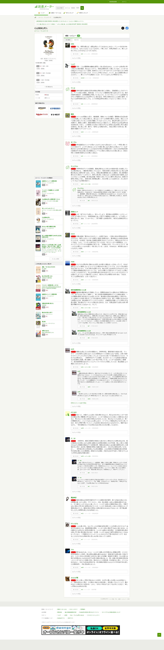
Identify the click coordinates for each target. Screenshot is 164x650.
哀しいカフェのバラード (48, 208)
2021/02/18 (95, 513)
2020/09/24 (95, 567)
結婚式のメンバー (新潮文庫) (49, 181)
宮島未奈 (44, 305)
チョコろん (74, 166)
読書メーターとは (61, 609)
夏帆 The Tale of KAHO (48, 267)
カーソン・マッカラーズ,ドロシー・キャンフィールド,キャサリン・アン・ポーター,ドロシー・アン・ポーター (51, 251)
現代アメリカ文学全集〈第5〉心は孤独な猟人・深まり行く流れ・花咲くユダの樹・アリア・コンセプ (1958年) (51, 246)
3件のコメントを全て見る (78, 403)
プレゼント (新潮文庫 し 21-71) (50, 285)
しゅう (73, 64)
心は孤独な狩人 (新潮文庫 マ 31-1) (51, 199)
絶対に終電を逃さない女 (48, 332)
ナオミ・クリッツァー (47, 314)
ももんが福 (74, 577)
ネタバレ (76, 39)
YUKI (72, 262)
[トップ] (35, 17)
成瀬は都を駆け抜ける (47, 303)
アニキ (73, 88)
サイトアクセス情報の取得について (111, 612)
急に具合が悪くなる (47, 276)
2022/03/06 (95, 279)
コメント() (87, 54)
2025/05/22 (94, 104)
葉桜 (72, 114)
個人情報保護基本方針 (70, 612)
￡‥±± (73, 438)
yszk (72, 349)
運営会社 (59, 612)
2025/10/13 (96, 78)
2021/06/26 (95, 367)
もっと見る (56, 258)
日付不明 (94, 589)
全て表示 (68, 39)
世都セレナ (74, 212)
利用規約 (82, 609)
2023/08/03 (95, 184)
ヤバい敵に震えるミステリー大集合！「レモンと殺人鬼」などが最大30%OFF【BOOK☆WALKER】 (62, 24)
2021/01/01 (94, 539)
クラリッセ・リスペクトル (48, 323)
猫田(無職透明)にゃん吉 (78, 290)
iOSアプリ (70, 618)
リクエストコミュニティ (93, 615)
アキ (72, 549)
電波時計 (74, 497)
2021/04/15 (95, 428)
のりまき (74, 412)
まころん (74, 142)
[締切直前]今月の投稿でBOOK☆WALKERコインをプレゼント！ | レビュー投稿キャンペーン (60, 21)
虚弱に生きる (45, 330)
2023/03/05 (94, 223)
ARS (72, 44)
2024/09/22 (94, 156)
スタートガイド (73, 609)
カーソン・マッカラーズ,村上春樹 (50, 201)
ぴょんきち (74, 523)
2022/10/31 (95, 251)
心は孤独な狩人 (46, 217)
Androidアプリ (61, 618)
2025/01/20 (95, 132)
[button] (82, 8)
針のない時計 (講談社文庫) (49, 226)
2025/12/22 (94, 54)
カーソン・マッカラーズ (45, 17)
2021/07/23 (95, 307)
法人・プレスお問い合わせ (77, 615)
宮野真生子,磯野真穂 (47, 277)
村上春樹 (44, 268)
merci (73, 234)
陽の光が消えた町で (47, 312)
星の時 (43, 321)
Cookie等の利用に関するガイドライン (89, 612)
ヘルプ (59, 615)
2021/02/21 (95, 456)
